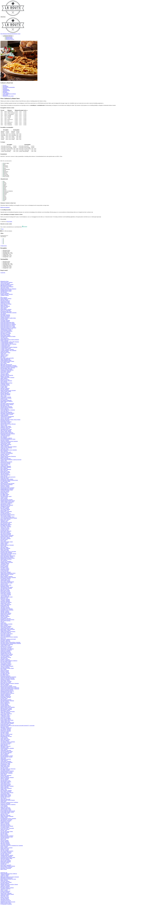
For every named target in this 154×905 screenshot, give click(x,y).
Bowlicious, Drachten (4, 671)
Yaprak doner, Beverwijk (5, 743)
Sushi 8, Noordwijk (4, 307)
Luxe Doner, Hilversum (5, 435)
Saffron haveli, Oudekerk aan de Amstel (8, 639)
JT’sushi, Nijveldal (4, 737)
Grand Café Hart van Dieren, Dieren (7, 516)
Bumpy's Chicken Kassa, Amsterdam (7, 707)
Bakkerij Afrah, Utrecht (4, 765)
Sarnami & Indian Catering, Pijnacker (7, 800)
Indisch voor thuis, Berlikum (5, 626)
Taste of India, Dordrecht (5, 315)
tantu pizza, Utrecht (4, 814)
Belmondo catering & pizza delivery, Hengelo (9, 884)
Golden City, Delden (4, 875)
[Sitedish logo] (1, 228)
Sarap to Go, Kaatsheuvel (5, 332)
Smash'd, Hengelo (3, 617)
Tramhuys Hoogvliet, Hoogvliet (6, 294)
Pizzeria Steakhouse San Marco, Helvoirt (8, 553)
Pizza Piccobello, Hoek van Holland (7, 487)
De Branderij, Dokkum (4, 383)
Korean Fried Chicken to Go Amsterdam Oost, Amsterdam (11, 845)
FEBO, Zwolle (3, 402)
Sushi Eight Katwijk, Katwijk (6, 522)
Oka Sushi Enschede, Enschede (6, 499)
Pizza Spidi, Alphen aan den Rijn (6, 375)
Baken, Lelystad (3, 869)
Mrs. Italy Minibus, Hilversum (6, 368)
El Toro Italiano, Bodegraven (6, 852)
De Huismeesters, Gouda (5, 764)
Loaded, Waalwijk (3, 760)
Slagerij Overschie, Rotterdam (6, 447)
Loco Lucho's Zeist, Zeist (5, 463)
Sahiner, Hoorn (3, 801)
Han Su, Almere (3, 363)
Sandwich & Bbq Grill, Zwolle (6, 582)
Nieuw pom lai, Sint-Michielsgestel (7, 581)
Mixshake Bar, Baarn (4, 281)
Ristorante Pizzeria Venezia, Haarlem (7, 557)
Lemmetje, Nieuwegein (4, 454)
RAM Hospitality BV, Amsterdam (6, 488)
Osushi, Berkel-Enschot (5, 766)
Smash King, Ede (3, 872)
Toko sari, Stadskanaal (4, 753)
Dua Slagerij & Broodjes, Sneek (6, 836)
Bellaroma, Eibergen (4, 615)
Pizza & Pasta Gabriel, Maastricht (6, 286)
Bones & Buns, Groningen (5, 572)
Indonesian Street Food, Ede (5, 653)
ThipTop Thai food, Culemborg (6, 282)
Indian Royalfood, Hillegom (5, 613)
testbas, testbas (3, 757)
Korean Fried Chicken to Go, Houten (7, 323)
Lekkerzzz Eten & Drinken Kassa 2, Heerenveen (9, 688)
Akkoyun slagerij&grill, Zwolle (6, 596)
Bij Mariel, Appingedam (5, 659)
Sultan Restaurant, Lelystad (5, 657)
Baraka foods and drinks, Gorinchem (7, 514)
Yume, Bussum (3, 797)
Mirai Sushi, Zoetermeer (5, 843)
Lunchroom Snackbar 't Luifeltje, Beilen (8, 318)
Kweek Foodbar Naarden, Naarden (7, 812)
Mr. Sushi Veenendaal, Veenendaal (7, 545)
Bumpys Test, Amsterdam (5, 717)
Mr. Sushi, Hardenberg (4, 705)
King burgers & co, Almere (5, 682)
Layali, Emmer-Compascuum (6, 713)
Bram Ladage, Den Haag (5, 472)
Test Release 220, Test (4, 606)
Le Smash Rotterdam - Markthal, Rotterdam (8, 347)
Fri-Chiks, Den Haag (4, 529)
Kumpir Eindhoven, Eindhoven (6, 401)
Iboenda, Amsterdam (4, 340)
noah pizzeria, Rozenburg (5, 824)
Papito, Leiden (3, 540)
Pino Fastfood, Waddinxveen (5, 400)
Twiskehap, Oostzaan (4, 295)
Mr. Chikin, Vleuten (4, 767)
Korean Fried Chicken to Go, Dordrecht (8, 324)
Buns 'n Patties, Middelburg (5, 467)
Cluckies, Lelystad (4, 497)
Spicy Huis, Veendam (4, 733)
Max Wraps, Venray (4, 455)
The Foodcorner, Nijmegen (5, 632)
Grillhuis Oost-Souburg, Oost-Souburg (7, 631)
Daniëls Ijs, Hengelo (4, 457)
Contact (18, 33)
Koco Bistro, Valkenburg (5, 640)
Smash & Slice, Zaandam (5, 372)
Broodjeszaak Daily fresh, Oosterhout (7, 433)
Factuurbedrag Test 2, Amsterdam (6, 609)
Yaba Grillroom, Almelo (5, 362)
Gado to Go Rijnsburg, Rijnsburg (6, 666)
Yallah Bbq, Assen (4, 521)
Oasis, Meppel (3, 313)
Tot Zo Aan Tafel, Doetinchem (6, 502)
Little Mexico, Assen (4, 747)
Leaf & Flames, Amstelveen (5, 370)
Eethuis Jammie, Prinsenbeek (6, 559)
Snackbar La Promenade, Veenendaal (7, 679)
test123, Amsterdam (4, 625)
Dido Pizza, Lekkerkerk (5, 388)
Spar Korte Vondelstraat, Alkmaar (6, 284)
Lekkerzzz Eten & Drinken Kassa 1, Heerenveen (9, 687)
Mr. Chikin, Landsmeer (4, 892)
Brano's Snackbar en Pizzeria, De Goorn (8, 879)
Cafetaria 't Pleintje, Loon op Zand (7, 501)
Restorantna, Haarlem (4, 732)
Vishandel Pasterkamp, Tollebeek (6, 855)
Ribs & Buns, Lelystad (4, 405)
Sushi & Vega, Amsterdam (5, 634)
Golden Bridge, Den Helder (5, 750)
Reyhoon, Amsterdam (4, 841)
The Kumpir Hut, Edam (5, 716)
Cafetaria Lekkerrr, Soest (5, 579)
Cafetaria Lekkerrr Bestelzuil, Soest (7, 722)
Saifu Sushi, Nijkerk (4, 547)
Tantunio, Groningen (4, 542)
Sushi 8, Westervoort (4, 738)
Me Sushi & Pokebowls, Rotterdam (7, 700)
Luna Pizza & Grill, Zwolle (5, 900)
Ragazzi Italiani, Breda (4, 605)
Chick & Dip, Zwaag (4, 896)
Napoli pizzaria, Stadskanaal (5, 775)
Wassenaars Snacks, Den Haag (6, 382)
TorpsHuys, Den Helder (5, 885)
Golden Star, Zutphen (4, 351)
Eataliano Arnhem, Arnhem (5, 795)
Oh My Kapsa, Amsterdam (5, 730)
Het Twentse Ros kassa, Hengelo (6, 826)
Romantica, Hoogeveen (4, 316)
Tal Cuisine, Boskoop (4, 898)
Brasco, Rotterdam (4, 468)
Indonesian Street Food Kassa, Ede (7, 690)
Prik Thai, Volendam (4, 575)
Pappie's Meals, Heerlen (5, 782)
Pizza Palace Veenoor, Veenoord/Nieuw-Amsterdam (10, 642)
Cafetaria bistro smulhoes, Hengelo (7, 894)
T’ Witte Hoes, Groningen (5, 715)
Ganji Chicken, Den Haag (5, 627)
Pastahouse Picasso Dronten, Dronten (7, 500)
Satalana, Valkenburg (4, 787)
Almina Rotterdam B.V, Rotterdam (7, 770)
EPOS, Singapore (3, 297)
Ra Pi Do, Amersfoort (4, 776)
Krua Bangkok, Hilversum (5, 618)
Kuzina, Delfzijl (3, 774)
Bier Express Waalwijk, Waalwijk (6, 404)
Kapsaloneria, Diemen (4, 586)
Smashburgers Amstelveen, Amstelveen (7, 804)
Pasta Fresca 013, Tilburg (5, 763)
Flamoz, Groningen (4, 846)
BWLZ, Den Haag (4, 470)
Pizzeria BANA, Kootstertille (6, 511)
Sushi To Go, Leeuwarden (5, 310)
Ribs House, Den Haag (4, 379)
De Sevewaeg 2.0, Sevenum (5, 303)
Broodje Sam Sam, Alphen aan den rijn (7, 476)
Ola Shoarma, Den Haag (5, 320)
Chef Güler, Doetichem (4, 842)
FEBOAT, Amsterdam (4, 778)
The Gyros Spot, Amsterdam (5, 647)
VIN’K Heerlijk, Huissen (5, 580)
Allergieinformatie (6, 90)
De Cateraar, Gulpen (4, 565)
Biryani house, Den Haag (5, 675)
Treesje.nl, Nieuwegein (4, 418)
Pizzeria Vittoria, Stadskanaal (6, 788)
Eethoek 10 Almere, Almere (5, 902)
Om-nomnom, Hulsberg (5, 321)
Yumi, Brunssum (3, 292)
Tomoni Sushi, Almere (4, 550)
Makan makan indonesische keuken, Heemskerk (9, 876)
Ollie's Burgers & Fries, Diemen (6, 587)
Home (1, 33)
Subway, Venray (3, 395)
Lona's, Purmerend (4, 806)
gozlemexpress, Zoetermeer (5, 466)
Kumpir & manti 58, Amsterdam (6, 407)
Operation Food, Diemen (5, 506)
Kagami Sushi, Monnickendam (6, 330)
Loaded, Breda (3, 622)
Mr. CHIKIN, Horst (4, 495)
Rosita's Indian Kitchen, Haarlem (6, 556)
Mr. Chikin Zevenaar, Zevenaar (6, 772)
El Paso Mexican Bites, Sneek (6, 655)
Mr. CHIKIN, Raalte (4, 674)
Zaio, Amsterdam (3, 436)
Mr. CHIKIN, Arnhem (4, 494)
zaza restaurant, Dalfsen (5, 793)
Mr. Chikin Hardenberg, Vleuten (6, 755)
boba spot (2, 621)
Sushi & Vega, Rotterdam (5, 635)
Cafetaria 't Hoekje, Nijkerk (5, 391)
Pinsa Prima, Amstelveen (5, 300)
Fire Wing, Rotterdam (4, 389)
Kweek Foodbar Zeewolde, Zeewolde (7, 810)
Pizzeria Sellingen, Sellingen (5, 298)
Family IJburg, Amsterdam (5, 593)
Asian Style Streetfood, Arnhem (6, 751)
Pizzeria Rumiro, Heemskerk (5, 421)
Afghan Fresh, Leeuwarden (5, 452)
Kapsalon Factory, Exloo (5, 821)
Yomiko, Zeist (3, 353)
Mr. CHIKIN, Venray (4, 567)
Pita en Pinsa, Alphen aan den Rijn (7, 358)
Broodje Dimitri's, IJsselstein (5, 309)
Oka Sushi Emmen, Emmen (5, 853)
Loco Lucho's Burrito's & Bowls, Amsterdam (9, 636)
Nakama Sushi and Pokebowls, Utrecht (7, 573)
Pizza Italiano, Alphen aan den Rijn (7, 403)
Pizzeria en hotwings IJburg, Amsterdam (8, 577)
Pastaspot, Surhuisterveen (5, 695)
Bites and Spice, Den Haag (5, 729)
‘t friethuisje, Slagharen (4, 874)
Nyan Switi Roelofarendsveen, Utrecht (7, 439)
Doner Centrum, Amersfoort (5, 791)
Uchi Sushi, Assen (3, 337)
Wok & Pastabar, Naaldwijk (5, 781)
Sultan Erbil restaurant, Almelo (6, 858)
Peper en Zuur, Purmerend (5, 662)
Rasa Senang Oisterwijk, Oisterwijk (7, 693)
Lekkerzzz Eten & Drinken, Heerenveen (8, 456)
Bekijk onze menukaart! (5, 207)
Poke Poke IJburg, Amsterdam (6, 406)
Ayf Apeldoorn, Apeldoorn (5, 728)
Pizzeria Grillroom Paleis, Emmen (6, 720)
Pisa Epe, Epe (3, 637)
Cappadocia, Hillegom (4, 374)
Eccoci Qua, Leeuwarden (5, 803)
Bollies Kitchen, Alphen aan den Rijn (7, 629)
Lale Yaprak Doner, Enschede (6, 588)
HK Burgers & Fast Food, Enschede (7, 483)
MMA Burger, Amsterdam (5, 746)
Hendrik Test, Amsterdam (5, 650)
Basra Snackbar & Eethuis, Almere (7, 668)
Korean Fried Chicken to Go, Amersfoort (8, 327)
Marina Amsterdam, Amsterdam (6, 576)
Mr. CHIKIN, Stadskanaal (5, 665)
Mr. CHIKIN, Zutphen (4, 507)
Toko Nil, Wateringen (4, 473)
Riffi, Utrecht (3, 356)
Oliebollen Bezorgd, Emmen (5, 290)
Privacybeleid (5, 94)
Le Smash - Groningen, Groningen (7, 349)
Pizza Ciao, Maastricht (4, 508)
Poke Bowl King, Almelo (5, 352)
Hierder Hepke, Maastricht (5, 861)
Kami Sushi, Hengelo (4, 726)
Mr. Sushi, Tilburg (3, 386)
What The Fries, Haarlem (5, 394)
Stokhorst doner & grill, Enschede (6, 574)
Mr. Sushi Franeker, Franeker (6, 882)
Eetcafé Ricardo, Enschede (5, 592)
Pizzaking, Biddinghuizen (5, 393)
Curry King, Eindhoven (5, 656)
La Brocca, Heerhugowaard (5, 604)
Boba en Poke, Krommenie (5, 534)
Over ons (4, 85)
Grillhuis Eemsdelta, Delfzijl (5, 360)
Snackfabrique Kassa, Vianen (6, 429)
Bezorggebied (5, 86)
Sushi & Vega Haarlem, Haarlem (6, 689)
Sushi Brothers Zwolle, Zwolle (6, 692)
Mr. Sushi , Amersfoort (4, 854)
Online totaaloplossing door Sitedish (7, 273)
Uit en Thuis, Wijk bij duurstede (6, 453)
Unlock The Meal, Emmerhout (6, 412)
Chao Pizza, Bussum (4, 840)
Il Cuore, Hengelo (3, 805)
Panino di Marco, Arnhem (5, 630)
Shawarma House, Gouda (5, 780)
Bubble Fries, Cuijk (4, 597)
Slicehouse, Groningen (4, 512)
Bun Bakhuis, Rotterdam (5, 314)
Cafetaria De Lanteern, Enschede (6, 414)
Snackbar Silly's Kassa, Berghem (6, 479)
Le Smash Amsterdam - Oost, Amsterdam (8, 350)
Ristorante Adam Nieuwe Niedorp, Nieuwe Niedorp (10, 419)
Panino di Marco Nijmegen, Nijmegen (7, 866)
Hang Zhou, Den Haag (4, 589)
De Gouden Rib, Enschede (5, 513)
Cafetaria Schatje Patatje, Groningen (7, 377)
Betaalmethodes (6, 89)
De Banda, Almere (4, 817)
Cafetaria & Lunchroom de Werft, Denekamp (9, 441)
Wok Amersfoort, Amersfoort (6, 752)
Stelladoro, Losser (3, 355)
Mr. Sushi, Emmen (4, 539)
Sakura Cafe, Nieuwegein (5, 799)
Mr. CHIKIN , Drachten (5, 769)
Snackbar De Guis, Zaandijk (5, 398)
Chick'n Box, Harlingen (5, 881)
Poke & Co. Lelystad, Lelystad (6, 734)
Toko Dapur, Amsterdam (5, 607)
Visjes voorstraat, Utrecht (5, 422)
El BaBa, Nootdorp (4, 465)
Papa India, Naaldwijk (4, 832)
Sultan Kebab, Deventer (5, 899)
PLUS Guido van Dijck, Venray (6, 633)
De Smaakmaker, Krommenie (6, 903)
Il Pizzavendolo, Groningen (5, 396)
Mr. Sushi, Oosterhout (4, 293)
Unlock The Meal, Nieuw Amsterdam (7, 409)
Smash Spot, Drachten (4, 670)
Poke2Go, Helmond (4, 566)
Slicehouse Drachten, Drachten (6, 756)
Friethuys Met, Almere (4, 848)
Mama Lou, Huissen (4, 834)
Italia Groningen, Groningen (5, 699)
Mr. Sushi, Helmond (4, 703)
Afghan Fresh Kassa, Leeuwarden (6, 535)
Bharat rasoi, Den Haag (4, 823)
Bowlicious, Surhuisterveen (5, 696)
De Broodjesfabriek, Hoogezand (6, 644)
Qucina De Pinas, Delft (4, 813)
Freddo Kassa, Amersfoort (5, 614)
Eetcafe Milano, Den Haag (5, 697)
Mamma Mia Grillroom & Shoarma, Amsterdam (9, 683)
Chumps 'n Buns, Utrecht (5, 645)
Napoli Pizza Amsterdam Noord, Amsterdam (8, 366)
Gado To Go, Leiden (4, 373)
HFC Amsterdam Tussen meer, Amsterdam (8, 449)
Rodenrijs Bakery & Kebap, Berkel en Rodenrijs (9, 339)
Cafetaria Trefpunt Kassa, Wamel (6, 628)
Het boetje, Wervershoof (5, 796)
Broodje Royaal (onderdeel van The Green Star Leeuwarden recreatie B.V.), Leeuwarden (17, 725)
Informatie (9, 33)
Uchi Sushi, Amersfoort (4, 667)
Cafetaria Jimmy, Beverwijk (5, 554)
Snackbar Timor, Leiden (5, 301)
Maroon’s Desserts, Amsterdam (6, 623)
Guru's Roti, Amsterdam (5, 599)
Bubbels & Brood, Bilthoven (5, 524)
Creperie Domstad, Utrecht (5, 783)
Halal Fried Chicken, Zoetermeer (6, 505)
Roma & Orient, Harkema (5, 462)
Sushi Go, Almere (3, 425)
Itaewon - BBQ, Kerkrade (5, 519)
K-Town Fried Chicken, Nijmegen (7, 723)
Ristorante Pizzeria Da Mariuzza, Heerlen (8, 686)
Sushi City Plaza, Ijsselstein (5, 860)
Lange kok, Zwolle (4, 583)
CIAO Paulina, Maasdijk (5, 509)
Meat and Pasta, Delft (4, 392)
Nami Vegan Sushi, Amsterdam (6, 762)
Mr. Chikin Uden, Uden (5, 673)
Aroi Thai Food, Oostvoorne (5, 742)
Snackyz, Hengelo (3, 498)
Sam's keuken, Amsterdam (5, 538)
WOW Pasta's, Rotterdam (5, 474)
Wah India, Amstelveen (4, 612)
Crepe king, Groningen (4, 568)
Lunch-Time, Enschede (4, 490)
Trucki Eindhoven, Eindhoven (6, 438)
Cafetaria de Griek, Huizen (5, 426)
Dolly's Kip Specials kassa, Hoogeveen (7, 768)
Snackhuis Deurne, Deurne (5, 706)
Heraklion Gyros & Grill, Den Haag (7, 619)
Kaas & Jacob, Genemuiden (5, 864)
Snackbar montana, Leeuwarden (6, 562)
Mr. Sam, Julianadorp (4, 408)
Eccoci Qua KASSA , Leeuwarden (7, 828)
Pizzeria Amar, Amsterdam (5, 442)
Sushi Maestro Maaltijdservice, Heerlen (7, 336)
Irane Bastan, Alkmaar (4, 862)
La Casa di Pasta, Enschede (5, 594)
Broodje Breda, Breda (4, 569)
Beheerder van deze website (8, 95)
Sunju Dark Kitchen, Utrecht (5, 496)
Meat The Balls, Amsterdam (5, 444)
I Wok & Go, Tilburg (4, 354)
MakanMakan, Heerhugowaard (6, 877)
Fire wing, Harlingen (4, 779)
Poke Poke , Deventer (4, 849)
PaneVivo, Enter (3, 460)
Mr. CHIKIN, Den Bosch (5, 525)
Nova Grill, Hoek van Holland (6, 867)
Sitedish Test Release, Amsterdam (6, 816)
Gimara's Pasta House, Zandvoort (6, 792)
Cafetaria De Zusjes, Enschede (6, 461)
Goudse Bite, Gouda (4, 448)
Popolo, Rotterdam (4, 744)
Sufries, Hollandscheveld (5, 359)
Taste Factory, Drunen (4, 287)
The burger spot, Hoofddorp (5, 561)
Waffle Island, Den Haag (5, 302)
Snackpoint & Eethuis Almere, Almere (7, 857)
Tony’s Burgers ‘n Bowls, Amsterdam (7, 741)
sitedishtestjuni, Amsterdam (5, 759)
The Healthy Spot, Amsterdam (6, 856)
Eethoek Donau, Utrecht (5, 603)
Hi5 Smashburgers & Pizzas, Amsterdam (8, 818)
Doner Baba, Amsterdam (5, 601)
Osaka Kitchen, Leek (4, 564)
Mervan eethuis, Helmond (5, 784)
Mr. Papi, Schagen (3, 399)
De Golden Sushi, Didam (5, 481)
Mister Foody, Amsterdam (5, 815)
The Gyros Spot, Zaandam (5, 515)
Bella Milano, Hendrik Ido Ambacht (7, 413)
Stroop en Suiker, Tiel (4, 510)
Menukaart (5, 33)
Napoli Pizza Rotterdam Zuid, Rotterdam (8, 676)
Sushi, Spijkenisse (3, 381)
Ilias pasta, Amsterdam (4, 684)
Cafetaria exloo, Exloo (4, 527)
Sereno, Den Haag (4, 475)
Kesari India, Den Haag (5, 420)
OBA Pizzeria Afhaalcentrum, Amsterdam (8, 312)
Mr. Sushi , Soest (3, 830)
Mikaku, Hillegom (3, 378)
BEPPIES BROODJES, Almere (6, 489)
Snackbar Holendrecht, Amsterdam (7, 748)
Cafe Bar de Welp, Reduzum (5, 602)
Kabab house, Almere (4, 895)
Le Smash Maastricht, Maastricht (6, 342)
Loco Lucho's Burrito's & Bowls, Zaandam (8, 517)
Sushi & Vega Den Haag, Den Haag (7, 677)
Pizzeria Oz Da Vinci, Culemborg (6, 835)
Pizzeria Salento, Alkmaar (5, 335)
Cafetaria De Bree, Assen (5, 443)
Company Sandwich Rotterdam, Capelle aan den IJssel (10, 459)
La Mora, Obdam (3, 387)
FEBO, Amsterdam (4, 450)
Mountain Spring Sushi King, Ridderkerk (8, 288)
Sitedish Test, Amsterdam (5, 712)
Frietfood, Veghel (3, 543)
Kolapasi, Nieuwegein (4, 897)
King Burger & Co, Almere (5, 333)
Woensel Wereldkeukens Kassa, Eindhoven (8, 873)
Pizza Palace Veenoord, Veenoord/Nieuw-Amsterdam (10, 643)
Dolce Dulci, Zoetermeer (5, 334)
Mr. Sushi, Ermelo (3, 698)
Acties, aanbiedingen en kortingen (9, 93)
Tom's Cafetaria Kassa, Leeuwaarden (7, 711)
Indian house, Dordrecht (5, 886)
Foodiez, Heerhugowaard (5, 890)
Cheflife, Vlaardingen (4, 445)
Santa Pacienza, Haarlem (5, 680)
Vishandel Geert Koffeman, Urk (6, 328)
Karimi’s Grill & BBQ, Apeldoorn (6, 786)
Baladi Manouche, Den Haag (6, 736)
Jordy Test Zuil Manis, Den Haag (6, 850)
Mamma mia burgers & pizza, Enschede (8, 390)
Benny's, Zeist (3, 839)
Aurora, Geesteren (3, 749)
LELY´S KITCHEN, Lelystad (6, 685)
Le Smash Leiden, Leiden (5, 345)
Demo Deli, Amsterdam (5, 616)
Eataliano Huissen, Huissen (5, 794)
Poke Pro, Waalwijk (4, 299)
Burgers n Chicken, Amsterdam (6, 847)
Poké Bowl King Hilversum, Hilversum (8, 423)
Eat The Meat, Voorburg (5, 385)
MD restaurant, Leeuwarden (5, 820)
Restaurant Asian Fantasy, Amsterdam (7, 367)
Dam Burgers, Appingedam (5, 868)
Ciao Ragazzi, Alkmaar (4, 827)
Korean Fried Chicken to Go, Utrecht (7, 325)
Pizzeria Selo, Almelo (4, 478)
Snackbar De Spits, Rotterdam (6, 552)
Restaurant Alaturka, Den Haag (6, 536)
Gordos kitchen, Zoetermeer (5, 761)
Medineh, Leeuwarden (4, 376)
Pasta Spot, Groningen (4, 440)
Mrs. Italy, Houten (3, 833)
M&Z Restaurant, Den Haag (5, 285)
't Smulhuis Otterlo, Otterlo (5, 808)
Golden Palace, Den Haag (5, 434)
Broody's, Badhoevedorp (5, 702)
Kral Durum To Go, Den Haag (6, 646)
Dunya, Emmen (3, 669)
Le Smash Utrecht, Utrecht (5, 348)
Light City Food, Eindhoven (5, 417)
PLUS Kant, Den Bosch (5, 428)
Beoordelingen (14, 33)
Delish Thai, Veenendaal (5, 306)
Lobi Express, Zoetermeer (5, 844)
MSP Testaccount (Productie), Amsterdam (8, 365)
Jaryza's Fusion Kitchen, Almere (6, 541)
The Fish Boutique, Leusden (5, 329)
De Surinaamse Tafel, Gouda (5, 311)
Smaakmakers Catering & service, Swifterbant (9, 802)
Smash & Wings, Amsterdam (5, 893)
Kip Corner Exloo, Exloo (5, 523)
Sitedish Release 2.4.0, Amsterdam (7, 648)
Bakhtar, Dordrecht (4, 880)
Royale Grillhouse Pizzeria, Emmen (7, 361)
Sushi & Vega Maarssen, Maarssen (7, 777)
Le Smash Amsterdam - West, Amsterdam (8, 343)
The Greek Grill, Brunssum (5, 533)
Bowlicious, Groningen (4, 485)
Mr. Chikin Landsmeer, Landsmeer (7, 887)
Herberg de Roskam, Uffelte (5, 585)
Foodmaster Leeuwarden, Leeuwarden (7, 901)
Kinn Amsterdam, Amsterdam (6, 709)
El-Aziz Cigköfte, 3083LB (5, 719)
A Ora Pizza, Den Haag (5, 528)
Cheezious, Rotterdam (4, 837)
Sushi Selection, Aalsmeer (5, 503)
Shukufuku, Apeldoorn (4, 610)
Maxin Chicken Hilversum (5, 458)
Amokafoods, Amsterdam (5, 888)
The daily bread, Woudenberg (6, 649)
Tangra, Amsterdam (4, 482)
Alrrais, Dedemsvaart (4, 338)
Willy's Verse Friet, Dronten (5, 430)
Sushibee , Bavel (3, 789)
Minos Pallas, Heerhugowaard (6, 364)
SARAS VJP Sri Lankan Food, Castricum (8, 446)
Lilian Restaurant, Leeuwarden (6, 819)
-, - (1, 296)
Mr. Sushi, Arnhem (4, 319)
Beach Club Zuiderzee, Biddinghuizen (7, 555)
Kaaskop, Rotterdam (4, 415)
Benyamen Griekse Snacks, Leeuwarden (8, 551)
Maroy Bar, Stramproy (4, 701)
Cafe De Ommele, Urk (4, 595)
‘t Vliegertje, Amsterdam (5, 600)
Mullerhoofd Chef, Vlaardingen (6, 773)
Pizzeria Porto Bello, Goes (5, 724)
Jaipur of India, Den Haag (5, 620)
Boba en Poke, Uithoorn (5, 537)
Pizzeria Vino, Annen (4, 520)
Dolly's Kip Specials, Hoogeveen (6, 432)
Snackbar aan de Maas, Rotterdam (6, 369)
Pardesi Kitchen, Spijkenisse (5, 530)
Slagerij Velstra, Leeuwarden (5, 681)
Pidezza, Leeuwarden (4, 549)
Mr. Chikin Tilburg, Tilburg (5, 661)
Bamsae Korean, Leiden (5, 471)
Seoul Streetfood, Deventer (5, 652)
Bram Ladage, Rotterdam (5, 548)
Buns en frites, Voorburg (5, 532)
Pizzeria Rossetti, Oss (4, 492)
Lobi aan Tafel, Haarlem (5, 283)
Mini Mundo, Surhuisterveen (5, 727)
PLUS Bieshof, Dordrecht (5, 578)
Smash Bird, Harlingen (4, 883)
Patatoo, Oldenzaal (4, 305)
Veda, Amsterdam (3, 560)
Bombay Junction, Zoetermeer (6, 380)
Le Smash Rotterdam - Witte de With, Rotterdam (9, 341)
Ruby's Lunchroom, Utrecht (5, 809)
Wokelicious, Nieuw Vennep (5, 427)
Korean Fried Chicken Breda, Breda (7, 322)
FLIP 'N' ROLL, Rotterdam (5, 526)
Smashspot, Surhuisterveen (5, 694)
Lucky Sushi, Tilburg (4, 410)
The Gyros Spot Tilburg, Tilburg (6, 831)
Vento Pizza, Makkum (4, 740)
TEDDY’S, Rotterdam (4, 822)
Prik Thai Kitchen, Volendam (6, 790)
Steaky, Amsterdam (4, 754)
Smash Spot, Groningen (5, 486)
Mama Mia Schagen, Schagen (6, 708)
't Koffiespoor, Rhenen (4, 563)
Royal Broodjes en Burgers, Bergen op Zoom (9, 480)
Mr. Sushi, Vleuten (4, 493)
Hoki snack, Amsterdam (5, 735)
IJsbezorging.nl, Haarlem (5, 710)
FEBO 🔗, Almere (4, 889)
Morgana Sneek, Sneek (4, 714)
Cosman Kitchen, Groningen (5, 663)
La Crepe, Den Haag (4, 570)
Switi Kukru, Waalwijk (4, 672)
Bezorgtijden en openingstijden (9, 87)
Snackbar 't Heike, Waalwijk (5, 431)
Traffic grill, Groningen (4, 829)
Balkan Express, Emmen (5, 590)
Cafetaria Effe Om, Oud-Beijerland (7, 416)
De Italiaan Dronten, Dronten (6, 289)
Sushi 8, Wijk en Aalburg (5, 739)
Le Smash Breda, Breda (5, 346)
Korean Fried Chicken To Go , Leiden (7, 326)
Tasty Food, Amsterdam (5, 859)
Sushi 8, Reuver (3, 308)
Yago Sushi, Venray (4, 658)
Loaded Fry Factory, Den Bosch (6, 654)
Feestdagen (5, 88)
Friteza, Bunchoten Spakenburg (6, 484)
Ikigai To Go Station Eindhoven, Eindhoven (8, 660)
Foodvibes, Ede (3, 863)
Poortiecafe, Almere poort (5, 641)
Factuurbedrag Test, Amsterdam (6, 608)
